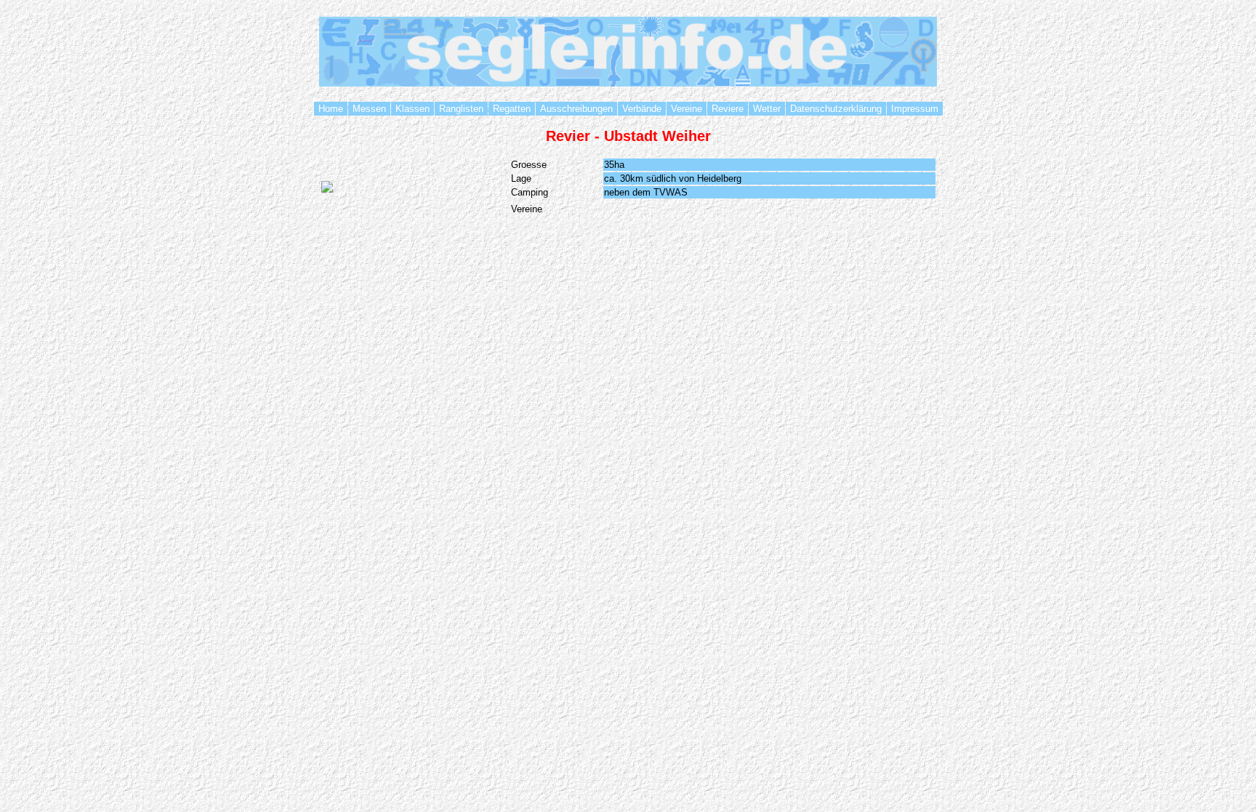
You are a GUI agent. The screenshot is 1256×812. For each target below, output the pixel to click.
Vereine (686, 108)
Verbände (641, 108)
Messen (369, 108)
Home (330, 108)
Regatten (512, 108)
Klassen (412, 108)
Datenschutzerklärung (836, 108)
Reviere (727, 108)
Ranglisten (461, 108)
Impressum (914, 108)
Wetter (767, 108)
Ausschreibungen (576, 108)
